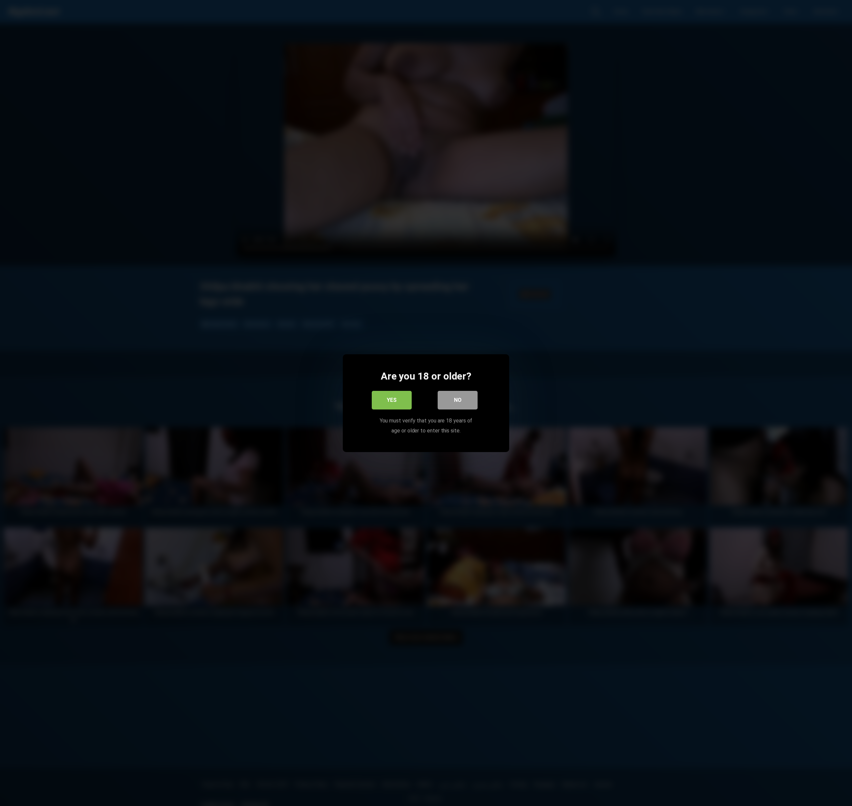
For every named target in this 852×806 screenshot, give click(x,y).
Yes (392, 400)
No (458, 400)
